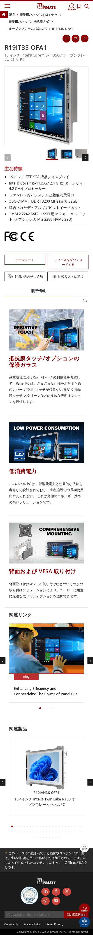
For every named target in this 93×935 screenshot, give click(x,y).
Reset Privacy (54, 924)
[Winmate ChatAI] (84, 921)
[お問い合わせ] (75, 38)
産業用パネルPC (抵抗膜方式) (29, 21)
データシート (25, 260)
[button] (84, 909)
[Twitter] (67, 891)
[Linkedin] (45, 891)
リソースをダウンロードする (68, 262)
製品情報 (38, 290)
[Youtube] (56, 901)
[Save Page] (66, 38)
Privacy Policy (32, 924)
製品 (12, 14)
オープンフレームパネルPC (28, 28)
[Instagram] (45, 901)
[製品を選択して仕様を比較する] (46, 276)
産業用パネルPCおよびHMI (39, 14)
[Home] (3, 15)
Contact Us (11, 924)
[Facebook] (56, 891)
